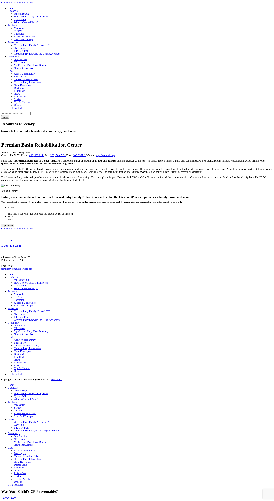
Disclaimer (56, 379)
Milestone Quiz (21, 13)
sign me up (8, 225)
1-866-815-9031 (9, 498)
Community (14, 56)
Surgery (18, 30)
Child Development (24, 85)
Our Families (20, 59)
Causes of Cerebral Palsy (26, 79)
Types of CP (20, 19)
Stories (17, 99)
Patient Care (20, 96)
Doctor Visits (20, 88)
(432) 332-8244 (36, 155)
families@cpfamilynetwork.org (16, 268)
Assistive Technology (25, 73)
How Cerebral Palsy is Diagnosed (31, 16)
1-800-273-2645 (11, 245)
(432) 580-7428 (58, 155)
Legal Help (19, 90)
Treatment (13, 25)
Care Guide (20, 48)
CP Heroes (19, 62)
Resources (13, 42)
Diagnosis (13, 11)
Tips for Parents (22, 102)
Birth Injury (20, 76)
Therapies (19, 33)
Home (11, 8)
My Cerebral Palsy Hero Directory (31, 65)
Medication (19, 28)
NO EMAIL (79, 155)
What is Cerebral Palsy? (26, 22)
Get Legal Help (15, 108)
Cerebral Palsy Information (27, 82)
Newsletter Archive (23, 68)
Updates (18, 105)
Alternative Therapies (25, 36)
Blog (10, 70)
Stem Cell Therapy (23, 39)
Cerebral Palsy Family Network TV (32, 45)
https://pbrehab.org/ (105, 155)
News (17, 93)
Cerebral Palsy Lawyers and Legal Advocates (37, 53)
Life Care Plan (21, 50)
